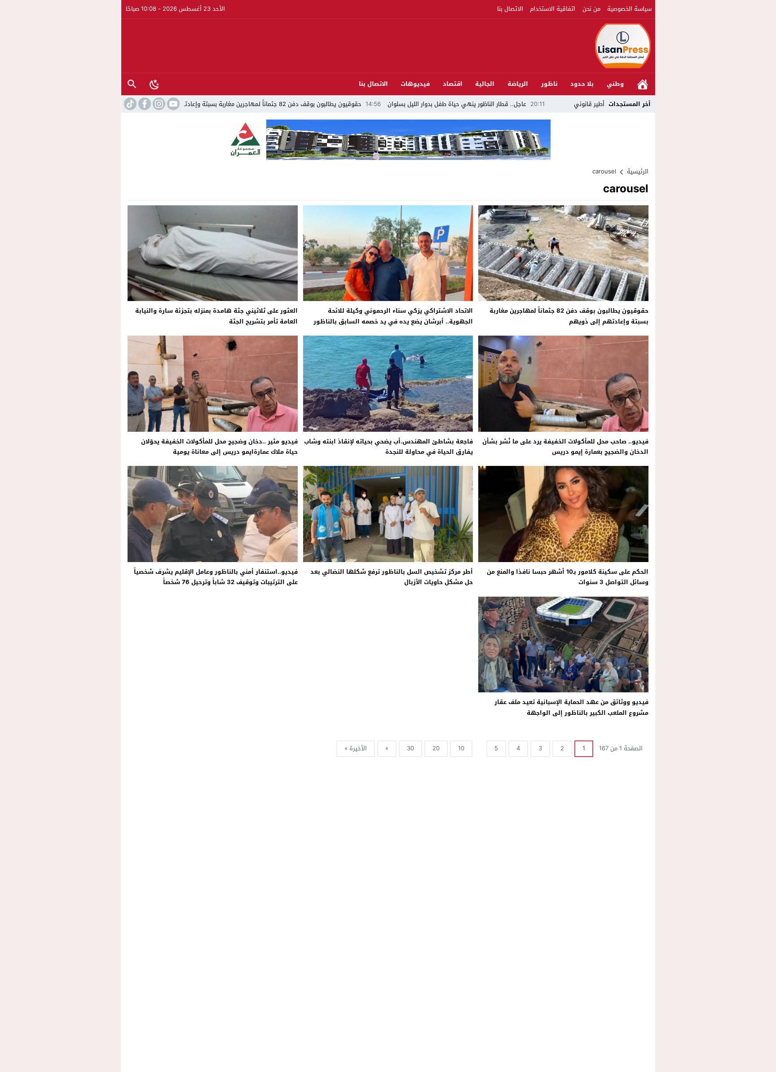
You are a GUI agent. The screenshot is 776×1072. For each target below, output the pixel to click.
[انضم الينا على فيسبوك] (144, 103)
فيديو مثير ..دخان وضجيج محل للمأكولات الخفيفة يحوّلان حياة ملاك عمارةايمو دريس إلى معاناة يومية (219, 446)
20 (436, 748)
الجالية (484, 83)
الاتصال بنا (510, 8)
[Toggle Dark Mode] (154, 84)
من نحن (591, 8)
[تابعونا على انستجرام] (158, 103)
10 (461, 748)
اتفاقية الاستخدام (552, 8)
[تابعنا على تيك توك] (129, 103)
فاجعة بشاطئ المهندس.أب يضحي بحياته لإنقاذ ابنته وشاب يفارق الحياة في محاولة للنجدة (388, 446)
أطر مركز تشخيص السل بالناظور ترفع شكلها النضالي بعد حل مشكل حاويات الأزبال (391, 577)
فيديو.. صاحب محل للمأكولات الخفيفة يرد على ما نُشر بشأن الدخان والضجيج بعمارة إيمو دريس (565, 446)
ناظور (549, 83)
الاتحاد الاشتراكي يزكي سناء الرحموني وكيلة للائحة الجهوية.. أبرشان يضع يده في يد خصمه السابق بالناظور (393, 316)
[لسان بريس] (388, 45)
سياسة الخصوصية (629, 8)
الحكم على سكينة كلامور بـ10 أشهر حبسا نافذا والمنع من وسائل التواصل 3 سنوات (567, 577)
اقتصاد (453, 83)
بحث (132, 84)
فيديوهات (415, 83)
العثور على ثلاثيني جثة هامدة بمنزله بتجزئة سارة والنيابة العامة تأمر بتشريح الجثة (216, 316)
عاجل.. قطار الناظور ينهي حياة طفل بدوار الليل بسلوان (518, 104)
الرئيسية (642, 84)
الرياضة (517, 83)
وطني (615, 83)
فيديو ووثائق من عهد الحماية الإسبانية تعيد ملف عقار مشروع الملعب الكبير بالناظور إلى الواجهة (571, 707)
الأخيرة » (355, 748)
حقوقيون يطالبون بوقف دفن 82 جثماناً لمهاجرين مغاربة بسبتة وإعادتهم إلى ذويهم (315, 104)
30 (410, 748)
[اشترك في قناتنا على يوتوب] (172, 103)
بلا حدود (582, 83)
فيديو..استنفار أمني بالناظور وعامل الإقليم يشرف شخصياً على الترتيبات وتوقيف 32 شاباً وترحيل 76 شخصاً (216, 577)
